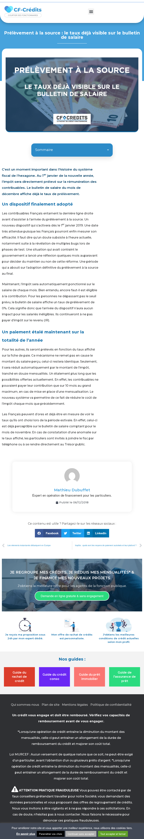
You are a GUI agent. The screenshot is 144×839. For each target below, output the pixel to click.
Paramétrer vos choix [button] (50, 834)
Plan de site (50, 704)
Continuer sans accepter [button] (81, 834)
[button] (91, 11)
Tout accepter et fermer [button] (113, 834)
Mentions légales (75, 704)
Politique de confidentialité (110, 704)
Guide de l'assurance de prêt (124, 677)
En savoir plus (25, 834)
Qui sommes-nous (25, 704)
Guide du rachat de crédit (19, 677)
